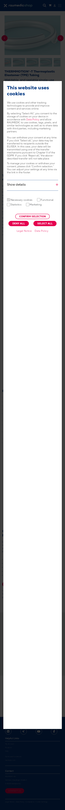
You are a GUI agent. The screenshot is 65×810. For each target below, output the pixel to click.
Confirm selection (32, 216)
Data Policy (32, 119)
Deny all (18, 223)
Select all (45, 223)
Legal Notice (24, 230)
